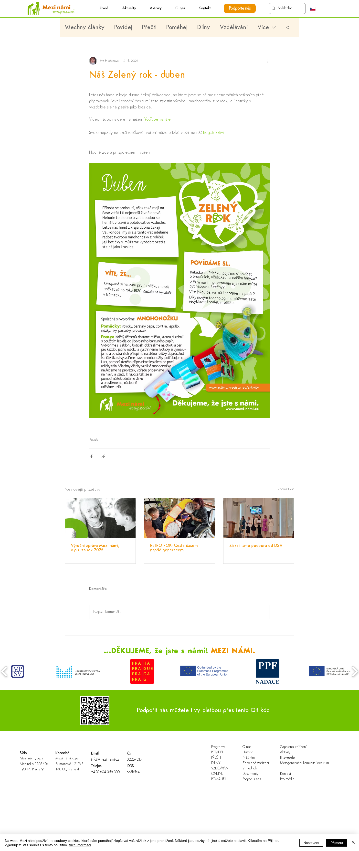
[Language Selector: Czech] (315, 8)
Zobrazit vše (286, 489)
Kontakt (285, 774)
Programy (218, 747)
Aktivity (285, 752)
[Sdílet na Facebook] (91, 456)
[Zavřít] (353, 842)
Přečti (149, 27)
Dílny (203, 27)
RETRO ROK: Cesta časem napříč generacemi (174, 548)
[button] (156, 8)
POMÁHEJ (218, 779)
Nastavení (311, 842)
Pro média (287, 779)
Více (263, 27)
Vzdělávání (234, 27)
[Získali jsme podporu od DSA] (258, 518)
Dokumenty (250, 774)
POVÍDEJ (217, 752)
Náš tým (249, 758)
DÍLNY (216, 763)
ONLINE (217, 774)
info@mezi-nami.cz (105, 760)
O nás (247, 747)
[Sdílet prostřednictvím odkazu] (103, 456)
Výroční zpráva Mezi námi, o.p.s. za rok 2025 (95, 548)
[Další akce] (267, 61)
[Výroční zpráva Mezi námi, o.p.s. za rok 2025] (100, 518)
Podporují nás (252, 779)
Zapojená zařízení (256, 763)
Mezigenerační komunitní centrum (296, 763)
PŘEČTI (216, 758)
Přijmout (336, 842)
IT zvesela (287, 758)
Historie (248, 752)
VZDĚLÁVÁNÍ (220, 768)
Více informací (80, 844)
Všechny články (85, 27)
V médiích (250, 768)
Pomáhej (177, 27)
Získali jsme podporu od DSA (256, 546)
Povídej (123, 27)
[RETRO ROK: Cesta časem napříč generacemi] (179, 518)
